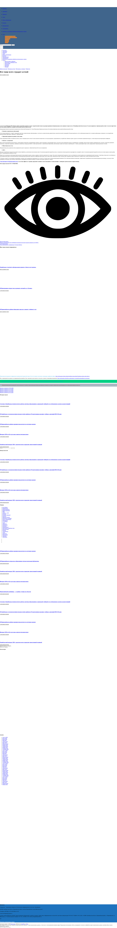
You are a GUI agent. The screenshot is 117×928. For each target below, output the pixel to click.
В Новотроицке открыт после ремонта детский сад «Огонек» (16, 288)
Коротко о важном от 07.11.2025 (6, 392)
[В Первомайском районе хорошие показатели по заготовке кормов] (3, 421)
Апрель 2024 (5, 768)
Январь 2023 (5, 784)
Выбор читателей (3, 68)
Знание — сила (5, 512)
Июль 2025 (4, 751)
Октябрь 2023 (5, 774)
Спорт (3, 17)
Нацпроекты (5, 520)
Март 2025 (4, 756)
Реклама (6, 42)
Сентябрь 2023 (5, 775)
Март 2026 (4, 742)
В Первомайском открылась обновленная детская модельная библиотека (19, 561)
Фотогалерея (7, 38)
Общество (4, 14)
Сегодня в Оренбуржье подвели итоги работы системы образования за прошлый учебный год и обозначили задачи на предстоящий (35, 404)
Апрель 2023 (5, 781)
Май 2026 (4, 740)
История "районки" (6, 515)
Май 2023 (4, 780)
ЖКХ (3, 511)
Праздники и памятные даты (11, 37)
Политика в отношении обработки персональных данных (14, 31)
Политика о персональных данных (7, 921)
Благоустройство (5, 509)
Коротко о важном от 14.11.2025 (6, 391)
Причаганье (13, 923)
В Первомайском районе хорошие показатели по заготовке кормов (18, 424)
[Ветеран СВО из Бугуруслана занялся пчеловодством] (3, 432)
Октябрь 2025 (5, 748)
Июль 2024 (4, 764)
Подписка (7, 40)
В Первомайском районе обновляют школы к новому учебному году (18, 309)
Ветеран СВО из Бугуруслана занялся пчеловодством (14, 434)
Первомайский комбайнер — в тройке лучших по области (15, 591)
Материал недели (11, 68)
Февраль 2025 (5, 757)
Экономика (4, 11)
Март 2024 (4, 769)
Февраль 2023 (5, 783)
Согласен (2, 927)
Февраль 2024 (5, 770)
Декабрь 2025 (5, 746)
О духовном (4, 521)
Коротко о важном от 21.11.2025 (6, 389)
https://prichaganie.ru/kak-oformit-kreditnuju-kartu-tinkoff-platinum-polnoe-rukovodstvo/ (73, 376)
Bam (27, 923)
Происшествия (5, 25)
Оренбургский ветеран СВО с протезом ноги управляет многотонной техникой (21, 444)
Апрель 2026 (5, 741)
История (4, 513)
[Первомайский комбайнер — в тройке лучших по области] (3, 589)
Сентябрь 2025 (5, 749)
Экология (4, 535)
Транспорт (4, 533)
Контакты (7, 41)
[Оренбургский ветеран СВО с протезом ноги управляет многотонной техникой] (3, 442)
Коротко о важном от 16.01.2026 (6, 388)
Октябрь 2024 (5, 761)
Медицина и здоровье (20, 68)
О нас (3, 34)
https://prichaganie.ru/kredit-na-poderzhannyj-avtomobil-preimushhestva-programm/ (73, 378)
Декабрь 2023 (5, 772)
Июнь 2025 (4, 752)
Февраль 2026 (5, 743)
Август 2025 (5, 750)
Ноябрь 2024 (5, 760)
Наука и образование (6, 20)
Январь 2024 (5, 771)
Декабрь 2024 (5, 759)
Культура (4, 22)
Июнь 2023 (4, 779)
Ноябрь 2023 (5, 773)
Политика (4, 8)
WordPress (23, 923)
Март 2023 (4, 782)
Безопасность (5, 508)
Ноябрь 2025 (5, 747)
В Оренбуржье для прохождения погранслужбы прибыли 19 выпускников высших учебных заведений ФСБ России (30, 414)
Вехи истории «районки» (10, 36)
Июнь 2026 (4, 739)
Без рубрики (5, 507)
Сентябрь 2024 (5, 762)
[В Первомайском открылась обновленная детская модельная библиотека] (3, 558)
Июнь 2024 (4, 765)
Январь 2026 (5, 745)
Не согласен (7, 927)
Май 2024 (4, 766)
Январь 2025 (5, 758)
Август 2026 (5, 737)
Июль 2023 (4, 777)
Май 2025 (4, 753)
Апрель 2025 (5, 754)
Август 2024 (5, 763)
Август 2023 (5, 776)
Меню (1, 47)
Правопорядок (5, 527)
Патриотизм (4, 524)
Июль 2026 (4, 738)
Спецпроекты (5, 28)
